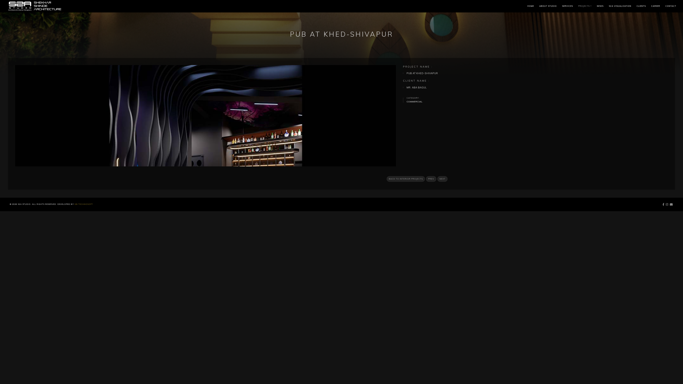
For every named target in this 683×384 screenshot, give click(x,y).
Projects (584, 6)
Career (655, 6)
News (600, 6)
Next (442, 179)
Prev (431, 179)
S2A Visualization (620, 6)
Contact (670, 6)
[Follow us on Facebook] (663, 204)
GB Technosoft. (83, 204)
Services (567, 6)
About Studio (548, 6)
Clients (641, 6)
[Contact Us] (671, 204)
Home (530, 6)
